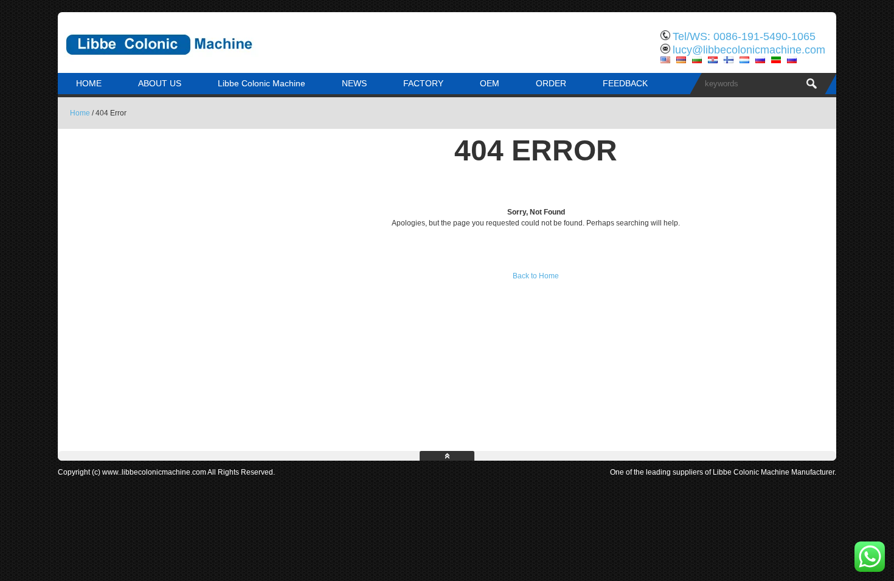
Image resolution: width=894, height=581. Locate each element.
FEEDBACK (625, 83)
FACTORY (423, 83)
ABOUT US (159, 83)
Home (80, 113)
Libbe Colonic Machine (261, 83)
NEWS (354, 83)
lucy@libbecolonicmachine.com (749, 50)
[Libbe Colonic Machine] (185, 64)
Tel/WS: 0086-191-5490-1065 (744, 36)
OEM (489, 83)
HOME (89, 83)
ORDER (551, 83)
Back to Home (536, 276)
